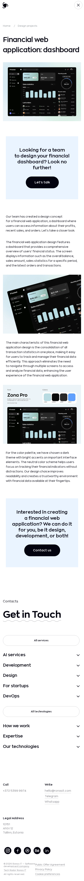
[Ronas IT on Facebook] (18, 850)
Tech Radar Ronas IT (15, 870)
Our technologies (21, 747)
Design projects (27, 26)
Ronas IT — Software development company (19, 865)
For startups (16, 686)
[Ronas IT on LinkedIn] (47, 850)
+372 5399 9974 (14, 790)
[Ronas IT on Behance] (37, 850)
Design (10, 675)
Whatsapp (52, 801)
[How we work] (56, 726)
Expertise (13, 736)
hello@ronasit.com (58, 790)
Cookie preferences (47, 874)
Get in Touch (32, 614)
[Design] (50, 675)
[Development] (57, 665)
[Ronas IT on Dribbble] (27, 850)
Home (7, 26)
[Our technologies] (61, 746)
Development (17, 665)
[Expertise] (53, 736)
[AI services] (54, 655)
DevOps (11, 696)
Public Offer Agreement (50, 865)
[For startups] (56, 686)
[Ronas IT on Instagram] (8, 850)
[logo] (5, 5)
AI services (14, 655)
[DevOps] (51, 696)
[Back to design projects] (78, 5)
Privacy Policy (43, 869)
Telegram (51, 796)
